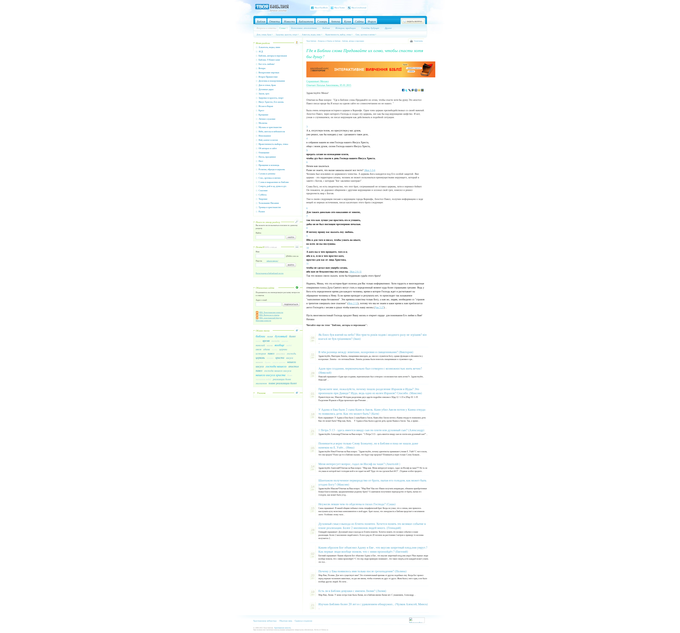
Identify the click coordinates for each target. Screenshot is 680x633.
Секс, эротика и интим (365, 34)
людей (289, 345)
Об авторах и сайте (268, 148)
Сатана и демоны (267, 173)
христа (279, 357)
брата (268, 362)
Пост (261, 161)
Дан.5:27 (379, 307)
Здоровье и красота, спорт (271, 98)
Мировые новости (263, 320)
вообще (279, 345)
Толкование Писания (269, 203)
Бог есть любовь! (267, 64)
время (266, 340)
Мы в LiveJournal (359, 8)
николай (260, 345)
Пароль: (267, 261)
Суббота (263, 195)
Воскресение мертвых (269, 72)
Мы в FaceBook (321, 8)
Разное (262, 211)
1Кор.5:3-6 (369, 170)
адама (266, 349)
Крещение (263, 114)
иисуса (289, 357)
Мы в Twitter (339, 8)
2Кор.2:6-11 (355, 271)
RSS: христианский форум (270, 318)
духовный (281, 336)
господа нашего (276, 366)
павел (271, 353)
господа (275, 340)
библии (260, 336)
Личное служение (267, 119)
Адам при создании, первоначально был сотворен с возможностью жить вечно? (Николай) (370, 370)
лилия (270, 336)
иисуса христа (279, 362)
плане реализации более (283, 383)
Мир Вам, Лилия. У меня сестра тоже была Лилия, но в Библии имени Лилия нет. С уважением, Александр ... (367, 595)
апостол (280, 353)
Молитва (263, 123)
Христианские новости (282, 628)
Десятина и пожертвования (272, 81)
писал (258, 341)
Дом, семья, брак (264, 34)
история (261, 353)
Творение (263, 199)
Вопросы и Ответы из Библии (329, 41)
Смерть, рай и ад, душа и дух (272, 186)
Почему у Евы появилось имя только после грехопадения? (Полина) (362, 571)
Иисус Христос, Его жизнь (271, 102)
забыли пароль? (272, 261)
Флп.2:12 (353, 303)
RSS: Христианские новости (271, 312)
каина (270, 345)
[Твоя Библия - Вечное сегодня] (272, 8)
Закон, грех (264, 93)
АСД (261, 51)
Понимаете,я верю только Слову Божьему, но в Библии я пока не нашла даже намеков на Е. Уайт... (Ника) (368, 445)
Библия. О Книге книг (269, 60)
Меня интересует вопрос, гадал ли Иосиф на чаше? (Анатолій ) (359, 464)
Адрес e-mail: (261, 300)
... (319, 343)
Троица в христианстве (270, 207)
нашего (259, 362)
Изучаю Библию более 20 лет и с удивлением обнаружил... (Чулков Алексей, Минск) (373, 604)
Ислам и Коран (266, 106)
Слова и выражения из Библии (274, 182)
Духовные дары (266, 89)
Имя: (258, 252)
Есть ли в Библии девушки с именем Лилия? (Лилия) (352, 591)
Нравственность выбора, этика (273, 144)
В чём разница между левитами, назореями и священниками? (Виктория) (365, 352)
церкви (283, 349)
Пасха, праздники (267, 157)
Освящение (264, 152)
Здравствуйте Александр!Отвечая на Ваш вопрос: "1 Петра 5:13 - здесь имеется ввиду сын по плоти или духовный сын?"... (373, 434)
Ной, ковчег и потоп (268, 140)
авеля (258, 349)
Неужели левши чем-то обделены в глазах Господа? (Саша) (357, 504)
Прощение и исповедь (269, 165)
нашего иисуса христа (270, 375)
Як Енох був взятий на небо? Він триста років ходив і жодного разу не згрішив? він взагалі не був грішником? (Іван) (372, 337)
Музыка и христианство (270, 127)
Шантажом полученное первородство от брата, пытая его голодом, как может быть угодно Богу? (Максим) (372, 482)
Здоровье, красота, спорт (286, 34)
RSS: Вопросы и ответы (269, 315)
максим (285, 341)
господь (291, 353)
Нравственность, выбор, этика (338, 34)
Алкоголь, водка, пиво (311, 34)
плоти (274, 349)
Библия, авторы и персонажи (273, 56)
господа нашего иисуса (277, 370)
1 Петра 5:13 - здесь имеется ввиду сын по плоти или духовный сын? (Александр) (371, 430)
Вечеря (262, 68)
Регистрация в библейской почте (270, 273)
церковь (260, 357)
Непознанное (265, 136)
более (292, 336)
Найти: (259, 233)
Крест (261, 110)
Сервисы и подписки (303, 621)
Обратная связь (285, 621)
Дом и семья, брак (267, 85)
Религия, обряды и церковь (272, 169)
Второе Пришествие (268, 77)
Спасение (263, 190)
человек (270, 357)
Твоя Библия (311, 41)
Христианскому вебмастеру (265, 621)
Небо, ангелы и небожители (272, 131)
